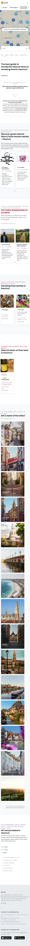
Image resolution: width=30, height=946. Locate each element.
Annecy (5, 746)
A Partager (5, 310)
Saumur (23, 7)
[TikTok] (3, 903)
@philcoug (4, 374)
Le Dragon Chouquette (9, 862)
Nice (3, 593)
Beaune (4, 771)
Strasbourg (6, 720)
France (16, 55)
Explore (7, 55)
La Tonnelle (5, 167)
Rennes (4, 644)
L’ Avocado (20, 310)
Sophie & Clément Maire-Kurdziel (7, 245)
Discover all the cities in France (15, 807)
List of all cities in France (7, 418)
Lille (3, 619)
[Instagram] (1, 903)
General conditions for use (11, 924)
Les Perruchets (5, 379)
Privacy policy (22, 924)
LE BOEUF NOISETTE (8, 868)
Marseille (5, 492)
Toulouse (5, 517)
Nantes (4, 543)
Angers (5, 695)
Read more (4, 75)
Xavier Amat (20, 244)
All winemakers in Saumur (7, 223)
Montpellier (6, 669)
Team (2, 924)
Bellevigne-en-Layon (10, 796)
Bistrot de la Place (7, 870)
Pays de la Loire (23, 55)
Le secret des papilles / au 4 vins (22, 168)
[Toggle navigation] (27, 3)
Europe (11, 55)
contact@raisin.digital (21, 109)
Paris (4, 441)
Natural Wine (6, 932)
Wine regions (14, 7)
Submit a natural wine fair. (9, 920)
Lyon (4, 467)
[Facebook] (5, 903)
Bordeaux (5, 568)
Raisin (2, 55)
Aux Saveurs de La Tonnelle (10, 860)
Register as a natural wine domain (11, 918)
